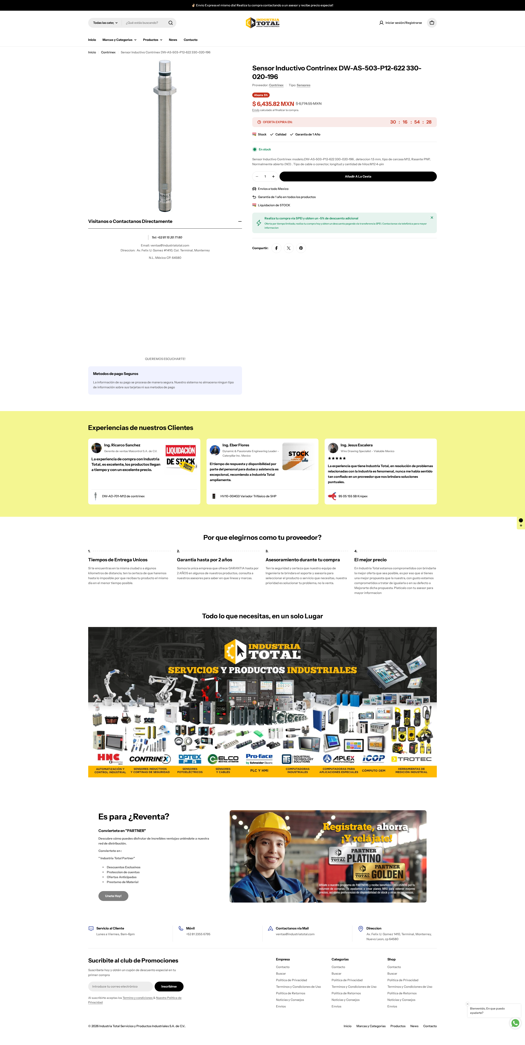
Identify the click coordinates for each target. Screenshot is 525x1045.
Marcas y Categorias (371, 1026)
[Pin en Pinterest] (301, 248)
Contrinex (108, 52)
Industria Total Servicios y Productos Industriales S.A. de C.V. (142, 1026)
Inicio (92, 52)
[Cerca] (432, 217)
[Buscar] (170, 22)
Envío (255, 110)
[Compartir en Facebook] (276, 248)
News (414, 1026)
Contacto (430, 1026)
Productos (397, 1026)
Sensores (303, 85)
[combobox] (132, 23)
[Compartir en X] (289, 248)
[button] (521, 522)
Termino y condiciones (138, 998)
